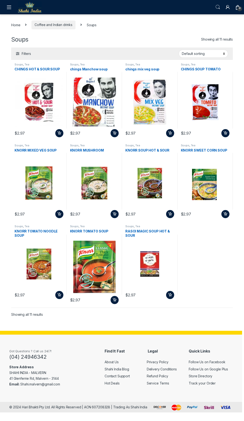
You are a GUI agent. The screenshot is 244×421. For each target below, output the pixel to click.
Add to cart (59, 133)
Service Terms (158, 383)
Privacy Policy (157, 362)
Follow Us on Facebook (207, 362)
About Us (112, 362)
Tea (27, 64)
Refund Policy (157, 376)
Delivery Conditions (162, 369)
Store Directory (200, 376)
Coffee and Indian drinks (53, 25)
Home (15, 25)
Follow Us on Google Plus (208, 369)
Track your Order (202, 383)
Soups (19, 64)
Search (217, 7)
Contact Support (117, 376)
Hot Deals (112, 383)
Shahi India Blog (117, 369)
